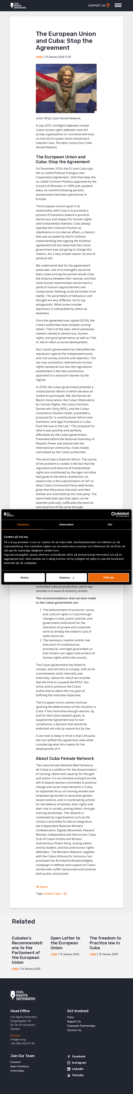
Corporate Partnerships (81, 1025)
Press (70, 1017)
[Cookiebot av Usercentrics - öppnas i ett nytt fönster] (114, 514)
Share (44, 887)
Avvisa (24, 577)
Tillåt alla (108, 577)
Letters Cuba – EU (55, 893)
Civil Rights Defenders (18, 5)
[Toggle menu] (118, 5)
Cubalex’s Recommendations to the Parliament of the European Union (27, 950)
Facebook (78, 1056)
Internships (17, 1070)
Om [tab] (110, 524)
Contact (15, 1035)
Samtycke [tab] (23, 524)
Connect (15, 1062)
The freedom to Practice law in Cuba (105, 943)
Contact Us (74, 1030)
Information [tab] (66, 524)
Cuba (39, 57)
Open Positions (19, 1066)
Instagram (79, 1062)
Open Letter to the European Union (65, 943)
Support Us (74, 1021)
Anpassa (64, 577)
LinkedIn (77, 1069)
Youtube (78, 1075)
